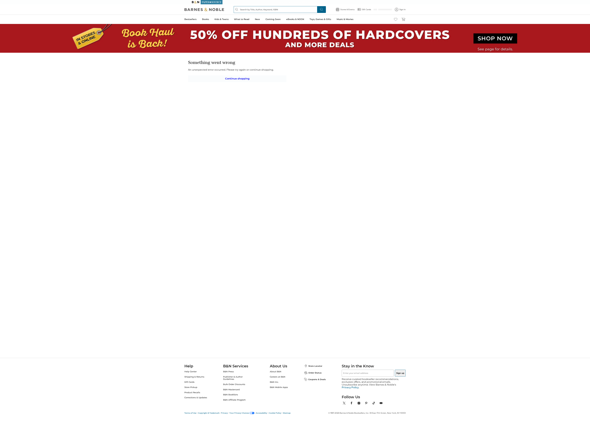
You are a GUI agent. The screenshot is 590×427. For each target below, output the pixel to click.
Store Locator (312, 375)
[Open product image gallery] (227, 93)
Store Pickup (197, 396)
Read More (226, 199)
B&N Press (231, 381)
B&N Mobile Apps (279, 396)
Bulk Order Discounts (237, 393)
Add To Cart (347, 114)
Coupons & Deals (314, 388)
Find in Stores (347, 131)
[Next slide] (369, 257)
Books (211, 19)
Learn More (291, 81)
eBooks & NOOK (301, 19)
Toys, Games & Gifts (326, 19)
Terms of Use (197, 419)
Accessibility (267, 419)
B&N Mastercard (234, 399)
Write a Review (275, 72)
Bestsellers (197, 19)
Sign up (393, 382)
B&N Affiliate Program (237, 409)
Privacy (230, 419)
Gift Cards (196, 391)
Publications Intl (280, 68)
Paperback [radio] (277, 95)
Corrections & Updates (202, 407)
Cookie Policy (281, 419)
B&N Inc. (274, 391)
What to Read (248, 19)
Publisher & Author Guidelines (236, 387)
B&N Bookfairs (233, 404)
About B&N (275, 381)
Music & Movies (351, 19)
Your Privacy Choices (245, 419)
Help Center (197, 381)
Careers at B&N (277, 386)
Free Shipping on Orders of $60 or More (295, 2)
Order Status (312, 382)
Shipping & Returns (200, 386)
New (263, 19)
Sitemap (293, 419)
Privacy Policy (350, 394)
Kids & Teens (228, 19)
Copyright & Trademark (215, 419)
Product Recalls (198, 402)
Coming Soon (279, 19)
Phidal (350, 286)
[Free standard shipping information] (278, 119)
